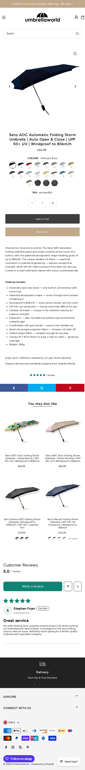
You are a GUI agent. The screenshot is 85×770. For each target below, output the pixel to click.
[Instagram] (12, 747)
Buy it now (42, 232)
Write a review (33, 586)
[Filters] (68, 586)
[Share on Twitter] (42, 388)
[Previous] (9, 86)
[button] (38, 375)
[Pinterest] (28, 747)
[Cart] (82, 17)
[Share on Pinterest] (70, 388)
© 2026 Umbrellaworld (16, 764)
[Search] (77, 33)
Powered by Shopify (42, 764)
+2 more (72, 538)
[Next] (75, 86)
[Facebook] (6, 747)
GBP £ (11, 722)
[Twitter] (20, 747)
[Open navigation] (12, 17)
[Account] (76, 17)
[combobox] (42, 33)
